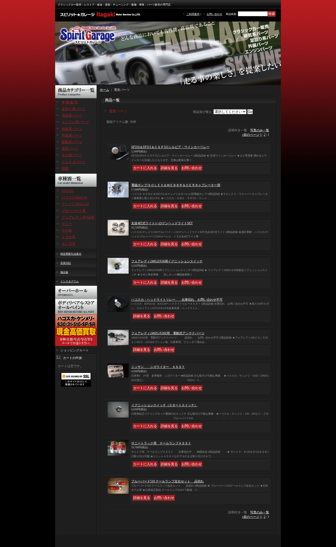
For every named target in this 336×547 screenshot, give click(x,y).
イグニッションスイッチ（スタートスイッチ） (164, 405)
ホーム (104, 90)
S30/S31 (68, 191)
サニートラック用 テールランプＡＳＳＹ (161, 443)
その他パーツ (72, 155)
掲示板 (64, 272)
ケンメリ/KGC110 (75, 204)
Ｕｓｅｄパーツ (74, 162)
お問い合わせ (214, 14)
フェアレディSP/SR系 (78, 217)
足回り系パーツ (74, 109)
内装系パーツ (72, 129)
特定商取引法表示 (70, 253)
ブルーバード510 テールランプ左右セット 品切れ (167, 481)
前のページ (250, 135)
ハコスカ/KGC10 (74, 197)
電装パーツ (70, 148)
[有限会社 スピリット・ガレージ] (101, 14)
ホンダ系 (68, 244)
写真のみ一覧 (259, 130)
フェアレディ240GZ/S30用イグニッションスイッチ (167, 261)
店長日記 (65, 263)
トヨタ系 (68, 237)
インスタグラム (69, 281)
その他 (67, 230)
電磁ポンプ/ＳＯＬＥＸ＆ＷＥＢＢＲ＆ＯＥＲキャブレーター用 (175, 185)
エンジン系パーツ (75, 122)
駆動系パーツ (72, 142)
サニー (67, 224)
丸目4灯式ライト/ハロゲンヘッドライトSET (162, 223)
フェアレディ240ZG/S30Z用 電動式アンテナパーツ (167, 333)
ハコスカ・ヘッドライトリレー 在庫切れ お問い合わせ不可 (177, 299)
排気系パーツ (72, 115)
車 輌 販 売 (70, 102)
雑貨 (65, 168)
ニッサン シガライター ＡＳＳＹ (158, 367)
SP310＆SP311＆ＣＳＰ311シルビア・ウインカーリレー (170, 147)
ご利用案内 (193, 14)
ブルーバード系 (74, 211)
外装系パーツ (72, 135)
